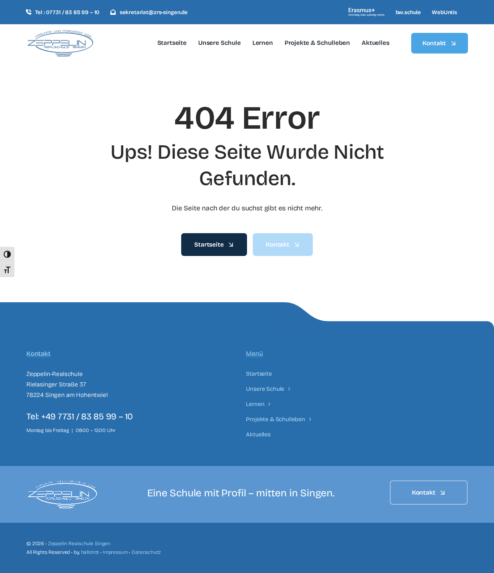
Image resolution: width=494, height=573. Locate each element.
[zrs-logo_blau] (60, 33)
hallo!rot (90, 552)
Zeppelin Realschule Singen (79, 543)
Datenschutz (146, 552)
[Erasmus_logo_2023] (367, 11)
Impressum (115, 552)
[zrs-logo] (62, 483)
